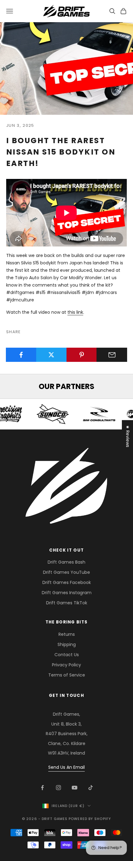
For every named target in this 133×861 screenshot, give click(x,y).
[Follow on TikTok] (91, 787)
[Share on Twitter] (51, 355)
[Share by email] (112, 355)
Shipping (67, 644)
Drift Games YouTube (66, 572)
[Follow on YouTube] (74, 787)
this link (75, 312)
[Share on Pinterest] (82, 355)
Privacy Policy (66, 665)
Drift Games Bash (66, 562)
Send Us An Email (66, 767)
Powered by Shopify (90, 818)
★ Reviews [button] (128, 436)
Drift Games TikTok (66, 603)
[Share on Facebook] (21, 355)
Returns (66, 634)
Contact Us (66, 655)
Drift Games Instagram (67, 593)
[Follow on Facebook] (42, 787)
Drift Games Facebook (66, 582)
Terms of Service (66, 675)
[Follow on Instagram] (58, 787)
